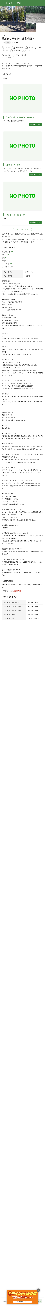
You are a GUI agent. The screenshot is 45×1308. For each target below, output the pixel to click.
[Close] (2, 2)
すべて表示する (21, 229)
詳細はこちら (36, 124)
